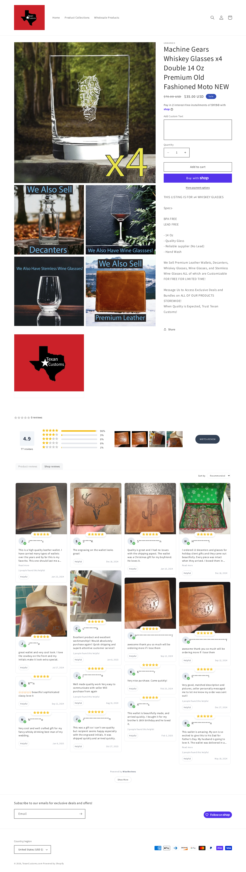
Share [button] (171, 329)
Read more (24, 565)
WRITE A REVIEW (207, 439)
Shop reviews (52, 466)
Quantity (169, 144)
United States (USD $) (30, 849)
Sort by (201, 475)
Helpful (24, 576)
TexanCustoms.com (32, 863)
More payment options (198, 187)
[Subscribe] (80, 814)
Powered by (123, 771)
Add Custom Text (173, 116)
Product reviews (27, 466)
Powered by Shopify (53, 863)
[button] (212, 17)
